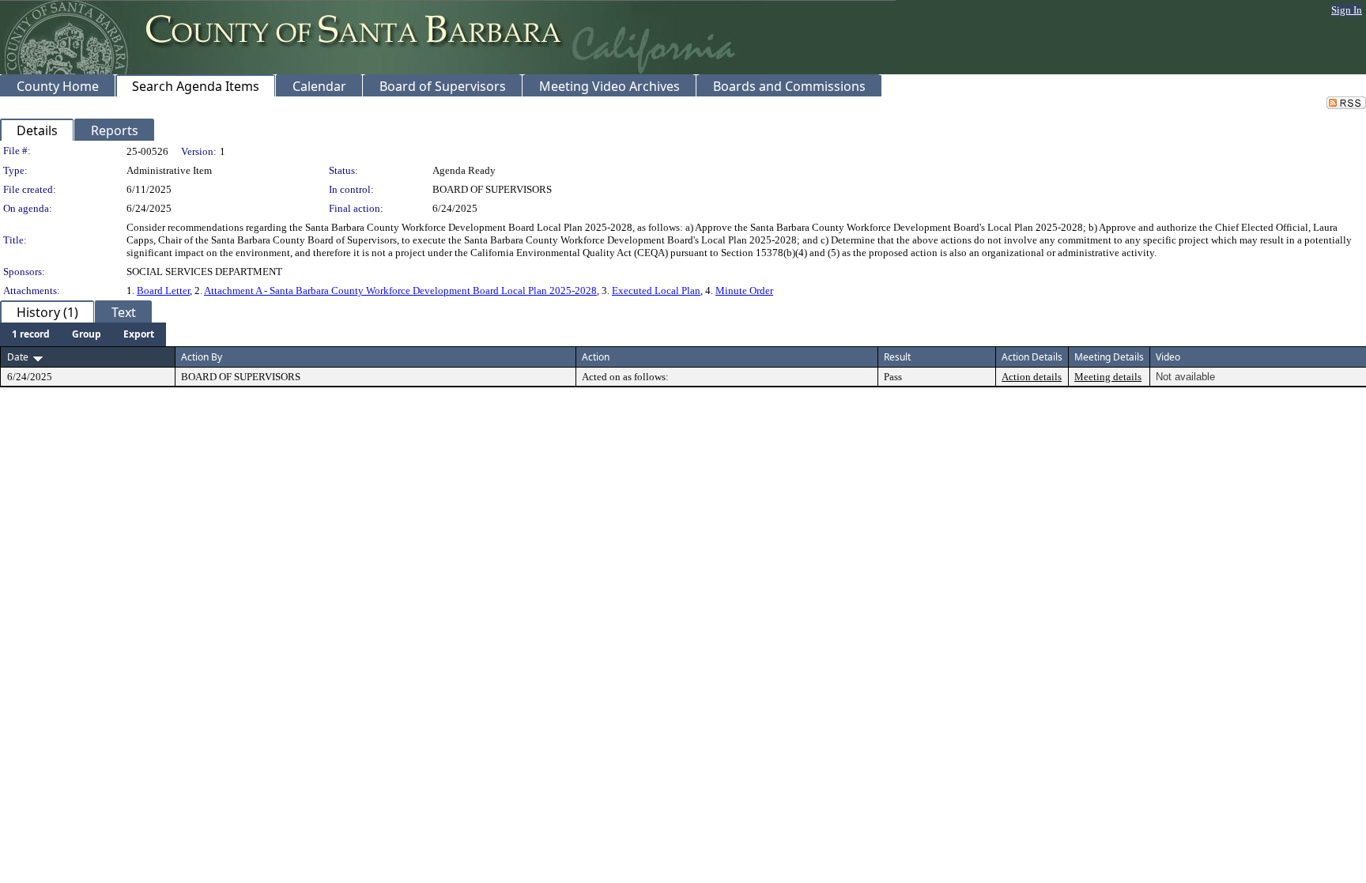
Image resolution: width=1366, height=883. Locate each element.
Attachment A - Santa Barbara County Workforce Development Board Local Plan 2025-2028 (400, 290)
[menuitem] (31, 334)
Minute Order (744, 290)
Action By (201, 357)
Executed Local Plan (656, 290)
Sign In (1346, 10)
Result (897, 357)
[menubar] (83, 334)
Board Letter (163, 290)
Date (17, 357)
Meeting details (1107, 377)
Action (595, 357)
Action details (1032, 377)
